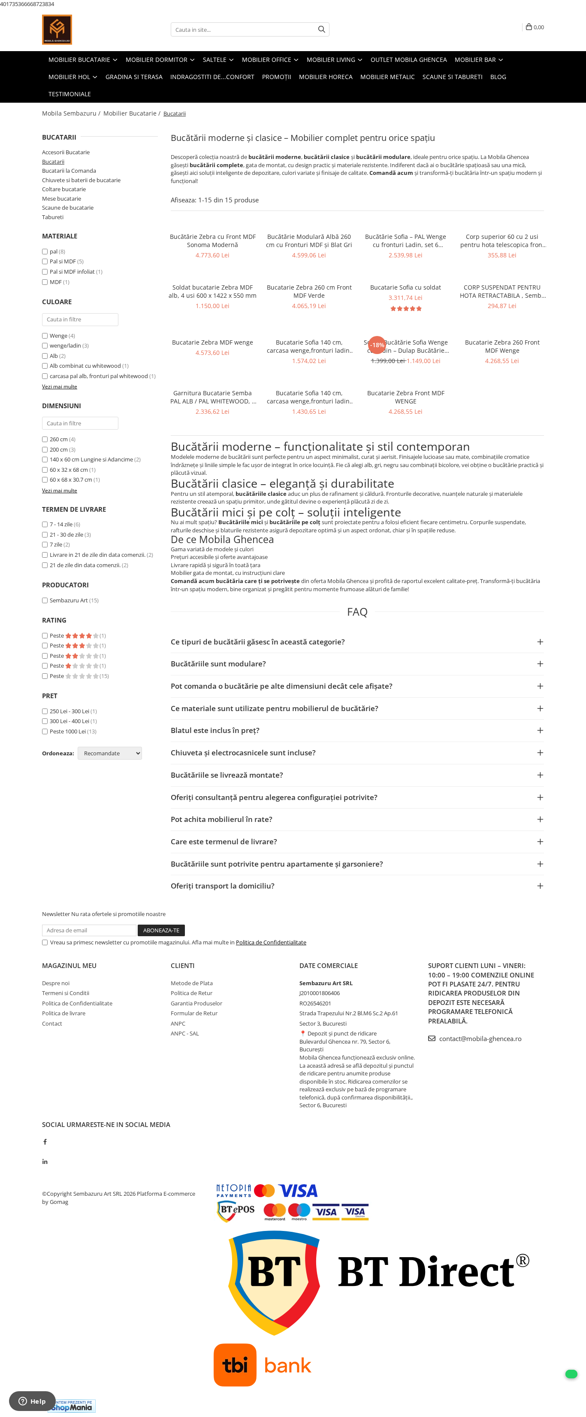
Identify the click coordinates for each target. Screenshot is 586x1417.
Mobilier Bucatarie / (132, 113)
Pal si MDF (63, 261)
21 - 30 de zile (66, 534)
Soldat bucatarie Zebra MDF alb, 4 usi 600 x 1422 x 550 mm (213, 291)
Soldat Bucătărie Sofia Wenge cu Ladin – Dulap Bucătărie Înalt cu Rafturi (406, 346)
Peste (57, 635)
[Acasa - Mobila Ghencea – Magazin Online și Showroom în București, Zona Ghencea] (85, 30)
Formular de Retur (194, 1013)
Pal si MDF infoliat (72, 271)
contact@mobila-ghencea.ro (480, 1038)
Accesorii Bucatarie (66, 152)
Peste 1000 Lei (68, 731)
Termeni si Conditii (65, 993)
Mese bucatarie (61, 198)
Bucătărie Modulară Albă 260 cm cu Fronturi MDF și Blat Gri (309, 240)
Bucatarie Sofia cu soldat (405, 287)
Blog (498, 77)
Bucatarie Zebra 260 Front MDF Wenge (502, 346)
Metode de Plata (192, 983)
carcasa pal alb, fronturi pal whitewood (99, 376)
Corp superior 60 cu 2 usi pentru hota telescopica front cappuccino (502, 240)
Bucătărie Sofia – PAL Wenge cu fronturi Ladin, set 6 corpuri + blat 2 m (405, 240)
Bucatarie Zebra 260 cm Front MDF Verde (309, 291)
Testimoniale (69, 94)
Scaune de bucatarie (68, 207)
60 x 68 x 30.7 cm (71, 479)
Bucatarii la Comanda (69, 170)
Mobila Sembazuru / (72, 113)
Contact (52, 1023)
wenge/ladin (65, 345)
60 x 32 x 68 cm (69, 469)
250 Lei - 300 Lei (69, 711)
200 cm (59, 449)
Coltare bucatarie (64, 189)
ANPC (178, 1023)
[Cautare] (321, 29)
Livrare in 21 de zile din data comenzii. (97, 555)
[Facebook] (45, 1141)
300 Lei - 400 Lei (69, 721)
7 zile (56, 544)
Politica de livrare (63, 1013)
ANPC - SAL (185, 1033)
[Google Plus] (45, 1152)
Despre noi (55, 983)
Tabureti (52, 217)
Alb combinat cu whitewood (85, 366)
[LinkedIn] (45, 1162)
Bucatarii (53, 161)
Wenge (58, 335)
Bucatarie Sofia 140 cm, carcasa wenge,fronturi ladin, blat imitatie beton (309, 346)
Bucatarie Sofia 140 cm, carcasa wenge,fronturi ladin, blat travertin (309, 397)
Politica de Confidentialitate (271, 942)
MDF (56, 282)
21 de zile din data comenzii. (85, 565)
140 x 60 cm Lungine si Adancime (91, 459)
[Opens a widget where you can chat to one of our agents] (32, 1402)
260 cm (59, 439)
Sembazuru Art (69, 600)
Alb (54, 356)
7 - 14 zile (61, 524)
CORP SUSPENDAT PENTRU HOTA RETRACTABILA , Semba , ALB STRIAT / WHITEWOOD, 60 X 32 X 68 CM (502, 291)
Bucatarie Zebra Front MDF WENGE (405, 397)
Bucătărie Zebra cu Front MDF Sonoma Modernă (213, 240)
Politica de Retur (191, 993)
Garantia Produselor (196, 1003)
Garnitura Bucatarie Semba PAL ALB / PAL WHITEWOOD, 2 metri (212, 397)
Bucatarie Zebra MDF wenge (212, 342)
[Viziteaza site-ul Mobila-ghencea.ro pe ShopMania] (72, 1406)
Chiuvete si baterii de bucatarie (81, 180)
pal (53, 251)
